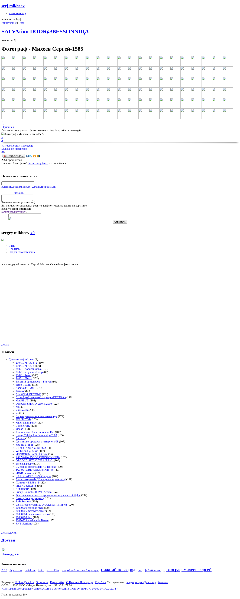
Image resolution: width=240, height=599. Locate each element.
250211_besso (23, 375)
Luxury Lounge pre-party (30, 498)
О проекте (42, 582)
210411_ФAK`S (25, 365)
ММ (18, 406)
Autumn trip (22, 488)
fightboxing (15, 570)
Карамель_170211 (26, 387)
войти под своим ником (15, 186)
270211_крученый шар (29, 372)
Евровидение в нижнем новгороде (36, 416)
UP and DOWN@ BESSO (31, 447)
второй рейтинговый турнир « (80, 570)
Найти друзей (10, 554)
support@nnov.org (145, 582)
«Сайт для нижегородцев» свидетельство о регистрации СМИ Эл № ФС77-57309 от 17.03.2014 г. (59, 588)
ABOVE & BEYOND (28, 394)
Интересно (8, 145)
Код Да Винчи (24, 444)
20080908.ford (24, 517)
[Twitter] (31, 156)
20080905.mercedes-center (31, 510)
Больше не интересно (14, 148)
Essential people (25, 463)
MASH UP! (22, 400)
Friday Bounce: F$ (26, 485)
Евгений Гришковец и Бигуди (34, 381)
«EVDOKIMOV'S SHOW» (32, 454)
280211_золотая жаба (28, 368)
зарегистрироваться (44, 186)
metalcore (30, 570)
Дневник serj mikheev (21, 359)
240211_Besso (24, 378)
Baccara (20, 438)
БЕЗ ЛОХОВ (23, 419)
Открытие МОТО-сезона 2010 (34, 403)
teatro (41, 570)
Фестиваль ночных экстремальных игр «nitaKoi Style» (48, 495)
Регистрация (9, 22)
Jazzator (20, 391)
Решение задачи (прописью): (18, 202)
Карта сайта (57, 582)
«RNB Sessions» (25, 473)
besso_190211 (23, 384)
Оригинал (8, 127)
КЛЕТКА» (53, 570)
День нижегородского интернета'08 (37, 441)
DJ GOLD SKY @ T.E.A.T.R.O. (35, 460)
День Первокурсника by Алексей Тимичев (41, 504)
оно (140, 570)
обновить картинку (13, 211)
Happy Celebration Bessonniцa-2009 (36, 435)
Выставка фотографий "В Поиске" (37, 466)
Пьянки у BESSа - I (27, 482)
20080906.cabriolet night (29, 507)
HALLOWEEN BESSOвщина (33, 476)
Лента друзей (9, 532)
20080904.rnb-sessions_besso (32, 514)
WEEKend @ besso (27, 450)
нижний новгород (118, 569)
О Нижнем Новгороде (79, 582)
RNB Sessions (24, 523)
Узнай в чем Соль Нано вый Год (35, 432)
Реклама (163, 582)
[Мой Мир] (38, 156)
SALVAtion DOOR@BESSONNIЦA (45, 31)
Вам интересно (24, 145)
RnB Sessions (24, 501)
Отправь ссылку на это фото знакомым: (25, 130)
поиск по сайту (10, 19)
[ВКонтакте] (27, 156)
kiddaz (19, 428)
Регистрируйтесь (38, 163)
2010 (4, 570)
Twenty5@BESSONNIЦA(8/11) (35, 469)
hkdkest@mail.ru (24, 582)
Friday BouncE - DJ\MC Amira (33, 491)
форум (130, 582)
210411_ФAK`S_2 (26, 362)
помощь (19, 192)
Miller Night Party (26, 422)
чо (17, 413)
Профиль (14, 248)
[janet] (3, 550)
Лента (5, 344)
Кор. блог (100, 582)
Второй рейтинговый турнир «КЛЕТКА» (41, 397)
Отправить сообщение (22, 252)
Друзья (8, 540)
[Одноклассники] (35, 156)
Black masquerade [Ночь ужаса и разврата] (41, 479)
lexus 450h (22, 409)
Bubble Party (23, 425)
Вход (21, 22)
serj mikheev (13, 6)
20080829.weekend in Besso (32, 520)
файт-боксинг (153, 570)
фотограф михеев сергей (188, 569)
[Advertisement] (22, 304)
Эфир (12, 245)
